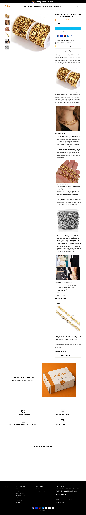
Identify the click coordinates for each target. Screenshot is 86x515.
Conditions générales (40, 489)
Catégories (36, 6)
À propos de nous (57, 6)
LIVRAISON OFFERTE (60, 351)
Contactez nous (47, 6)
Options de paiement (20, 500)
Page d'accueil (28, 6)
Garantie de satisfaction (63, 355)
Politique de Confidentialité (42, 491)
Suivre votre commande (21, 498)
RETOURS (18, 502)
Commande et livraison (21, 495)
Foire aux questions (20, 489)
